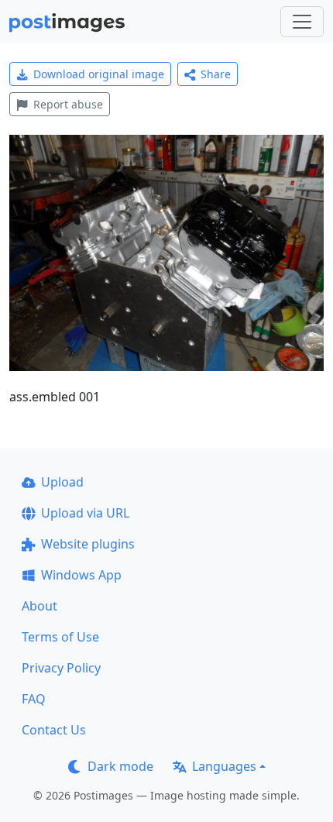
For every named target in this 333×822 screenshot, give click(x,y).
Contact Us (54, 729)
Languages (224, 766)
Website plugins (88, 543)
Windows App (81, 574)
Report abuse (68, 104)
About (39, 605)
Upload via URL (85, 512)
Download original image (98, 74)
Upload (62, 481)
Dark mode (120, 766)
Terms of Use (60, 636)
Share (216, 74)
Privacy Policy (61, 667)
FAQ (34, 698)
